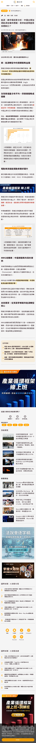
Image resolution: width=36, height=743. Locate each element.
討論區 (16, 15)
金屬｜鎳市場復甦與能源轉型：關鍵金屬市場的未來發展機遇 (19, 358)
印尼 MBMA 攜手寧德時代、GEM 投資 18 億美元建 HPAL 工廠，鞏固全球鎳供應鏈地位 (18, 347)
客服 (12, 15)
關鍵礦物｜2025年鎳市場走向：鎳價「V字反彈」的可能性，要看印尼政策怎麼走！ (18, 353)
